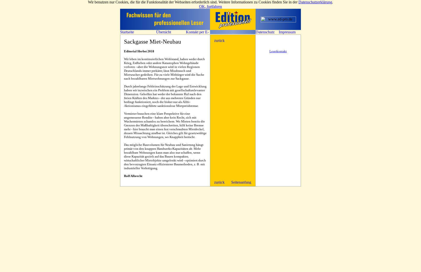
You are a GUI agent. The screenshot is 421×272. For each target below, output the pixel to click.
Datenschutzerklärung (315, 2)
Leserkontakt (278, 51)
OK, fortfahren (210, 6)
